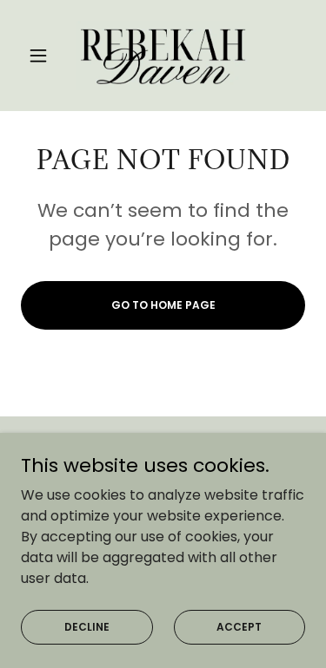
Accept (239, 626)
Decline (87, 626)
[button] (42, 55)
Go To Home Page (163, 305)
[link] (163, 55)
